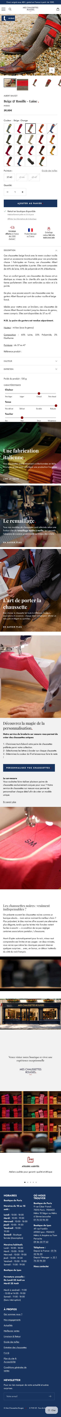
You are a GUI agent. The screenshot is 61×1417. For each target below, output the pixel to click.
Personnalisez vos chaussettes (28, 767)
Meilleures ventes (11, 1330)
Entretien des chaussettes (15, 1347)
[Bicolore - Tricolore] (52, 139)
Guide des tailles (49, 170)
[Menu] (3, 9)
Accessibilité (9, 1361)
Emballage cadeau (49, 235)
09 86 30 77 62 (41, 1241)
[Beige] (30, 139)
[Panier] (57, 9)
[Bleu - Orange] (52, 128)
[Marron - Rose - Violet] (9, 150)
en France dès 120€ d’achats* (12, 235)
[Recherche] (10, 9)
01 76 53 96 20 (41, 1219)
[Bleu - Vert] (9, 139)
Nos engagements (12, 1319)
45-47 (34, 177)
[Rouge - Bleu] (20, 128)
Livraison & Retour (12, 1336)
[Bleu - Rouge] (30, 150)
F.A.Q (6, 1353)
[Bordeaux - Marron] (41, 150)
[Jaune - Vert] (9, 128)
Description (9, 250)
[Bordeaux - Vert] (20, 150)
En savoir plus (9, 802)
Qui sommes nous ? (13, 1314)
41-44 (21, 177)
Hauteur (8, 361)
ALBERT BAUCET (11, 95)
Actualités (8, 1325)
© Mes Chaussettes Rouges (13, 1408)
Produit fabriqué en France (30, 235)
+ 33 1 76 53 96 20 (45, 1259)
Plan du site (9, 1358)
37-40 (9, 177)
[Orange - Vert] (41, 128)
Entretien (8, 369)
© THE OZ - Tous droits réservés (40, 1408)
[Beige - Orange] (30, 128)
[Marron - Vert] (20, 139)
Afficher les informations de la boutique (22, 219)
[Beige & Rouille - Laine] (10, 82)
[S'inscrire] (50, 1396)
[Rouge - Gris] (41, 139)
